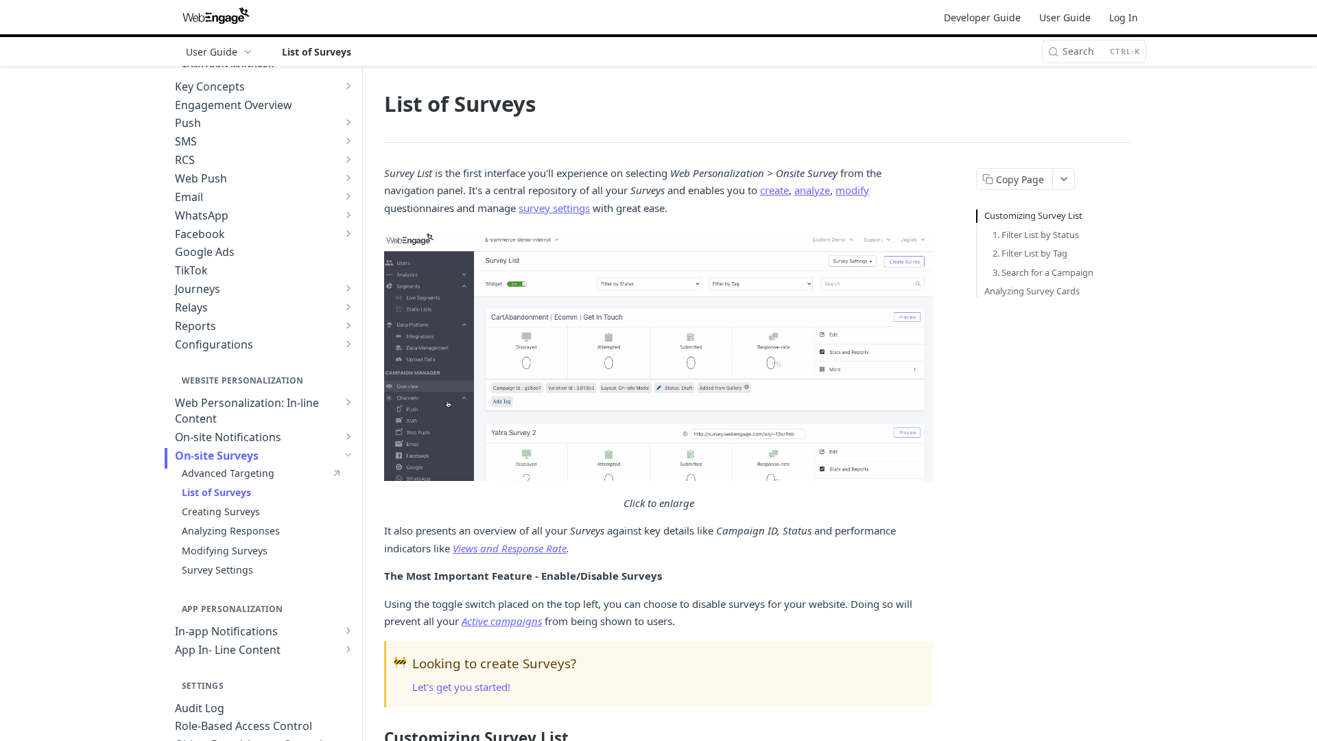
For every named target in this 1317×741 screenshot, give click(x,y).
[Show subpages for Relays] (348, 306)
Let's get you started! (461, 687)
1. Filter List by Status (1036, 234)
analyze (812, 190)
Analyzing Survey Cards (1032, 291)
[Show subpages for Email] (348, 196)
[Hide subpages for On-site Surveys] (348, 454)
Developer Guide (982, 17)
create (774, 190)
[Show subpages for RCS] (348, 159)
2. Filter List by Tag (1030, 253)
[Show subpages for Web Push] (348, 177)
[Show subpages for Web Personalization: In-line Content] (348, 402)
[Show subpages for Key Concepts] (348, 85)
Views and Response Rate (510, 548)
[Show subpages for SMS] (348, 140)
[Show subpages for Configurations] (348, 343)
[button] (658, 356)
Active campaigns (502, 621)
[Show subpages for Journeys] (348, 288)
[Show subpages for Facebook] (348, 233)
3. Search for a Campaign (1043, 272)
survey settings (554, 208)
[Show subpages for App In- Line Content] (348, 649)
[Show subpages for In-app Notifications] (348, 630)
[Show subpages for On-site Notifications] (348, 436)
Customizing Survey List (1033, 215)
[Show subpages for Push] (348, 122)
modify (852, 190)
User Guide (1065, 17)
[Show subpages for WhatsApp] (348, 214)
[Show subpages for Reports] (348, 325)
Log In (1123, 17)
